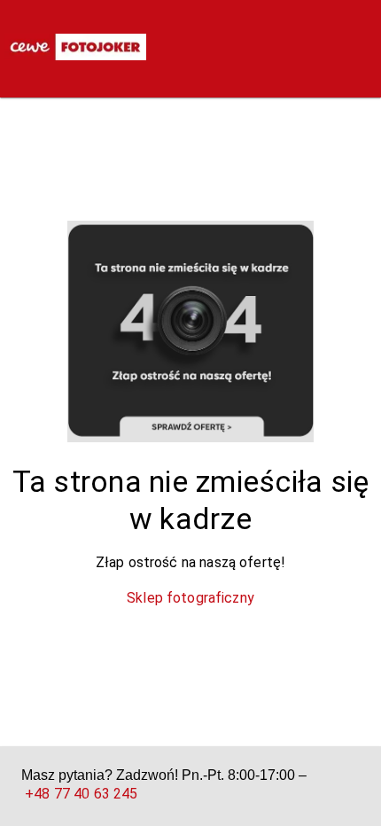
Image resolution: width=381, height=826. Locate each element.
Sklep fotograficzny (190, 597)
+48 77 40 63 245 (81, 793)
